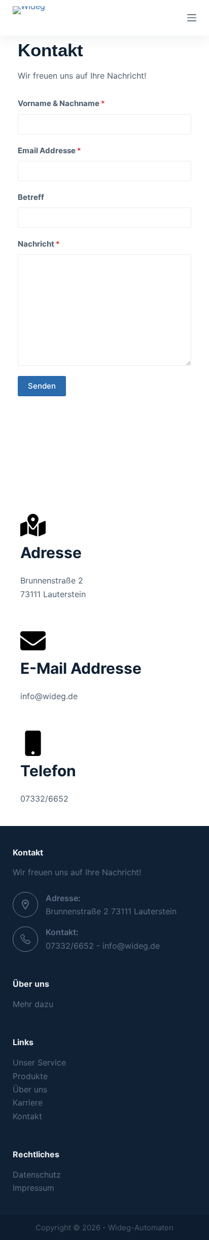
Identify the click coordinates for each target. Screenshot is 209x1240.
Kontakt (27, 1116)
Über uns (30, 1089)
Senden (42, 386)
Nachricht (39, 244)
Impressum (33, 1188)
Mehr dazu (33, 1004)
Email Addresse (49, 150)
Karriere (28, 1102)
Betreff (31, 197)
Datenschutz (37, 1174)
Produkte (30, 1076)
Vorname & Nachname (61, 103)
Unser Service (39, 1062)
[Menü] (191, 17)
